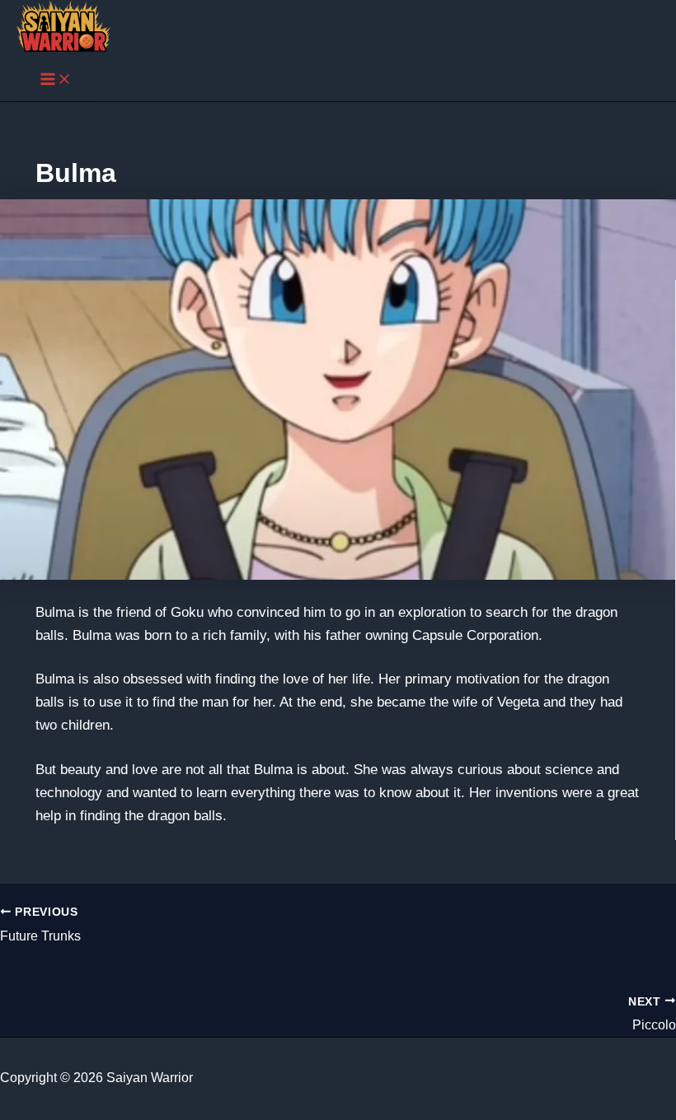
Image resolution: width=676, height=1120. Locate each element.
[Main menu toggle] (56, 80)
